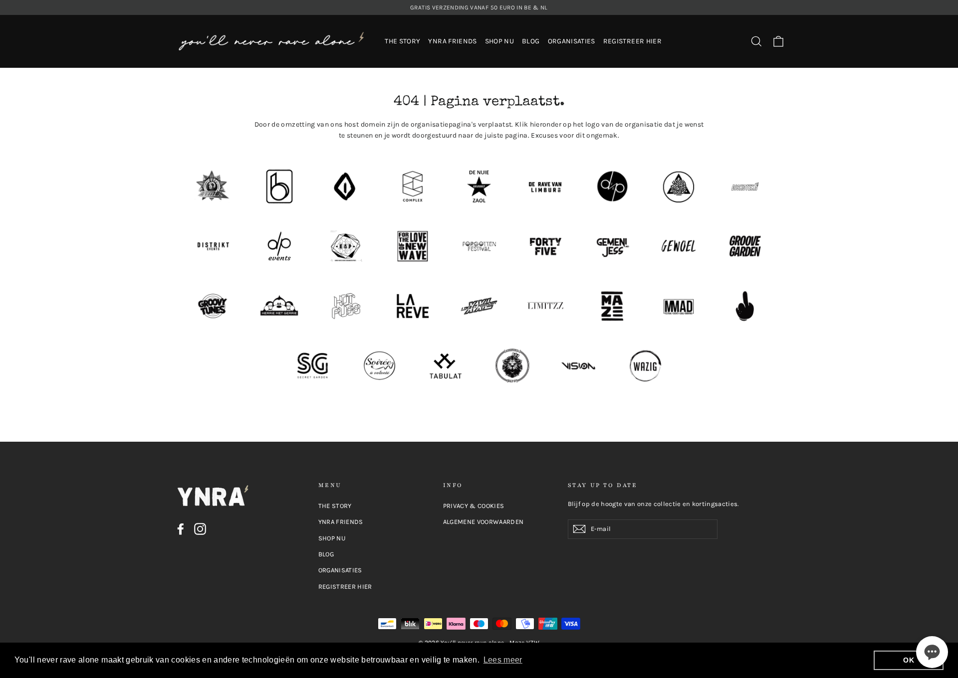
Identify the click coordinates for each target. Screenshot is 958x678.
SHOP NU (499, 41)
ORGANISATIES (571, 41)
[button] (932, 652)
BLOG (530, 41)
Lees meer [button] (502, 660)
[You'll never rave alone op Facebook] (181, 529)
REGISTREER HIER (632, 41)
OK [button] (908, 660)
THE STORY (402, 41)
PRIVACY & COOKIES (473, 505)
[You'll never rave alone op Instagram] (200, 529)
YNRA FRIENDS (452, 41)
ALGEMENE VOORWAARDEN (483, 521)
